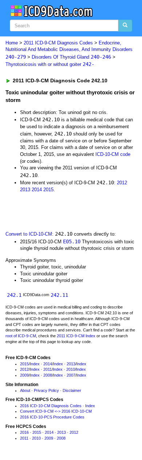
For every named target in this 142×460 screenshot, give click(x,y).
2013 (25, 189)
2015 (48, 189)
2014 (37, 189)
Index (35, 364)
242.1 (14, 295)
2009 (24, 375)
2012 (122, 182)
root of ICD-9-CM (20, 336)
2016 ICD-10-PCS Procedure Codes (52, 417)
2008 (47, 375)
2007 (71, 375)
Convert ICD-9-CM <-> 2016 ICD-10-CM (56, 411)
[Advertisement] (58, 211)
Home (11, 43)
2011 (47, 369)
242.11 (59, 295)
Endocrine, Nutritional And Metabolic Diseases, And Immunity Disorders (69, 50)
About (25, 390)
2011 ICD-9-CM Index (76, 336)
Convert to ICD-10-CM (28, 234)
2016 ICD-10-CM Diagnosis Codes (51, 406)
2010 (70, 369)
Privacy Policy (46, 390)
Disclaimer (72, 390)
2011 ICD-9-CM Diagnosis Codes (58, 43)
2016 (24, 432)
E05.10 (71, 241)
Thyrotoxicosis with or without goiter (49, 64)
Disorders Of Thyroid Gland (71, 57)
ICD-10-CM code (112, 154)
